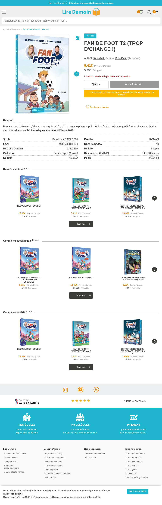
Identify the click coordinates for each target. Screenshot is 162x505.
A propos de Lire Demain (15, 453)
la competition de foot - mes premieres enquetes (29, 279)
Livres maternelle (133, 457)
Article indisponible (134, 84)
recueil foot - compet (29, 206)
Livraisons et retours (53, 465)
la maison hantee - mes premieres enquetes (133, 278)
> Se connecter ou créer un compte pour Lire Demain (121, 93)
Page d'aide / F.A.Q (53, 453)
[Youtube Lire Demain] (80, 391)
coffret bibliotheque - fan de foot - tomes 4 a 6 (133, 208)
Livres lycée (131, 469)
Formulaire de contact (95, 453)
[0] (141, 12)
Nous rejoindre (10, 457)
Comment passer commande (57, 473)
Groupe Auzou (10, 461)
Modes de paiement (53, 461)
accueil (6, 29)
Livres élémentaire (133, 461)
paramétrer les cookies (88, 497)
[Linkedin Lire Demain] (96, 391)
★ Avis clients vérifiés (14, 472)
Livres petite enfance (135, 453)
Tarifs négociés (51, 469)
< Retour (90, 36)
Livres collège (131, 465)
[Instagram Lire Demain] (65, 391)
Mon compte (50, 477)
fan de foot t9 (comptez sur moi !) (81, 207)
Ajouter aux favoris (99, 107)
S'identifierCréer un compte (11, 466)
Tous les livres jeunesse (136, 477)
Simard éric (99, 58)
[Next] (76, 74)
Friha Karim (121, 58)
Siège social (90, 457)
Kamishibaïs (131, 473)
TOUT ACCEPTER (137, 491)
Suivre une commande (54, 457)
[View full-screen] (77, 38)
